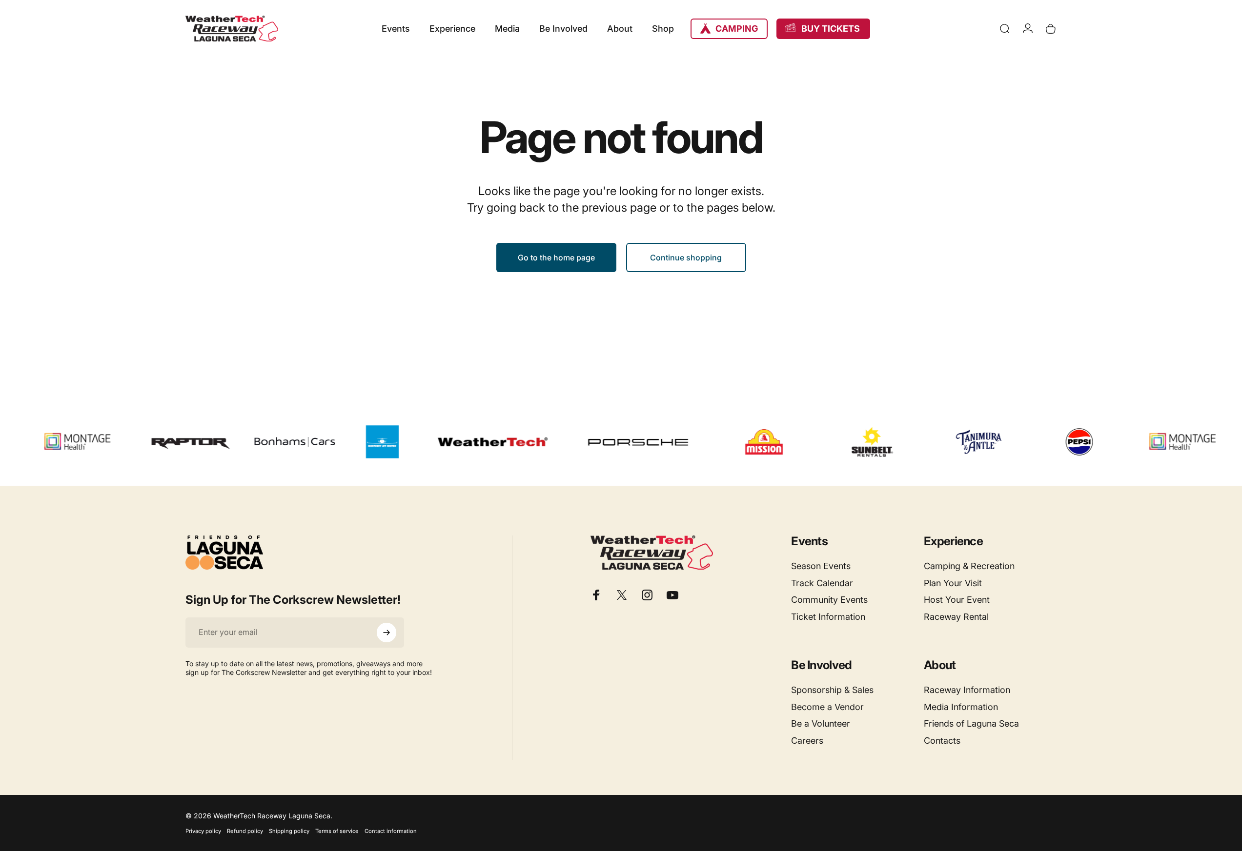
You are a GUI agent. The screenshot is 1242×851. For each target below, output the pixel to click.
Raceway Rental (956, 617)
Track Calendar (822, 583)
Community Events (829, 599)
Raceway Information (967, 690)
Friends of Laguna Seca (971, 723)
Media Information (961, 707)
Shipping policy (289, 831)
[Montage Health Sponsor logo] (60, 442)
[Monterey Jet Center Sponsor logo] (363, 441)
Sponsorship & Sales (832, 690)
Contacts (942, 740)
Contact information (391, 831)
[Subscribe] (386, 632)
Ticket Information (828, 617)
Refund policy (245, 831)
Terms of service (337, 831)
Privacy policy (203, 831)
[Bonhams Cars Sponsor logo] (276, 442)
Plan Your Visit (953, 583)
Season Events (821, 566)
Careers (807, 740)
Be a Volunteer (820, 723)
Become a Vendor (827, 707)
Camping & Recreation (969, 566)
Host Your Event (957, 599)
